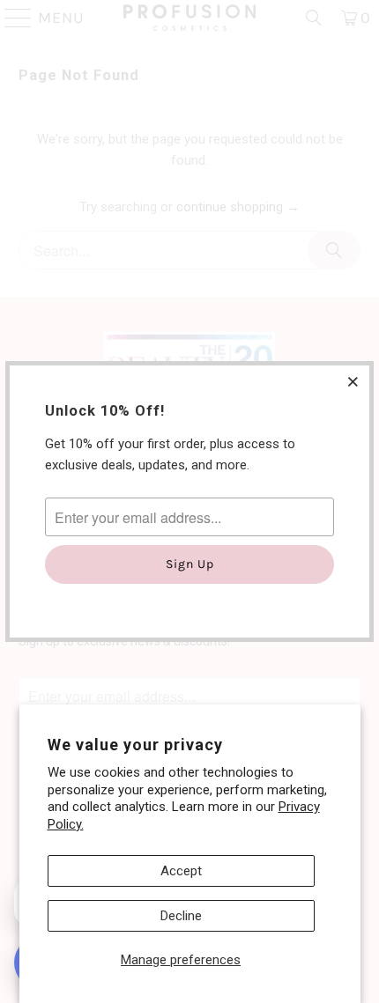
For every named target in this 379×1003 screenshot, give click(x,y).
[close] (353, 381)
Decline (181, 916)
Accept (181, 871)
